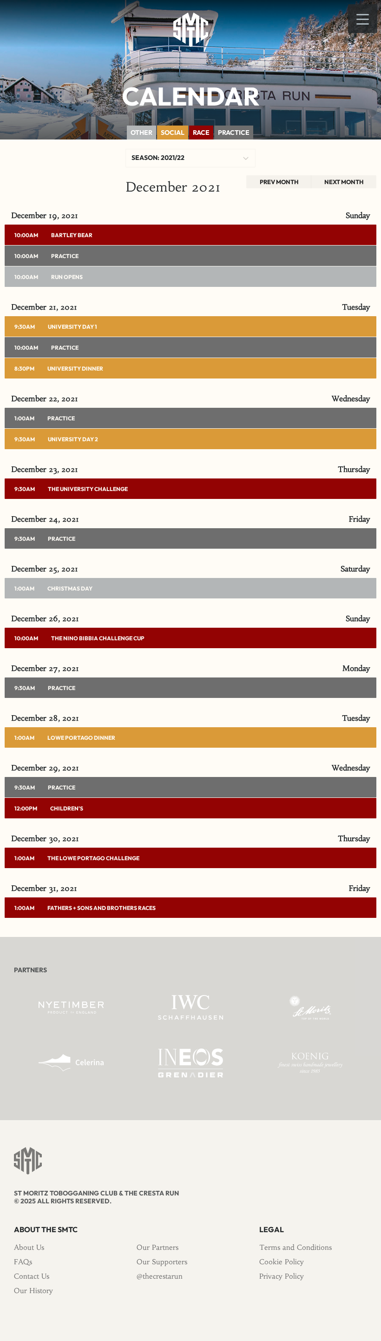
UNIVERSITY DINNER (75, 368)
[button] (362, 18)
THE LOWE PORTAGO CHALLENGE (93, 858)
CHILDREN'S (66, 808)
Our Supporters (162, 1261)
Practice (65, 255)
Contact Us (31, 1276)
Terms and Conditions (295, 1247)
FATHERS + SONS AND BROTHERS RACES (101, 907)
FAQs (23, 1261)
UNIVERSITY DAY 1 (72, 326)
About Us (29, 1247)
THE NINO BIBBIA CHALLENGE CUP (98, 638)
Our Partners (157, 1247)
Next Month (343, 182)
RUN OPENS (67, 276)
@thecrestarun (160, 1276)
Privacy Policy (281, 1276)
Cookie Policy (281, 1261)
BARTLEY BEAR (71, 235)
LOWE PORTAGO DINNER (81, 737)
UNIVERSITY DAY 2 (73, 439)
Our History (33, 1290)
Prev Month (279, 182)
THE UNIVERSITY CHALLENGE (88, 488)
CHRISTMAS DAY (69, 588)
